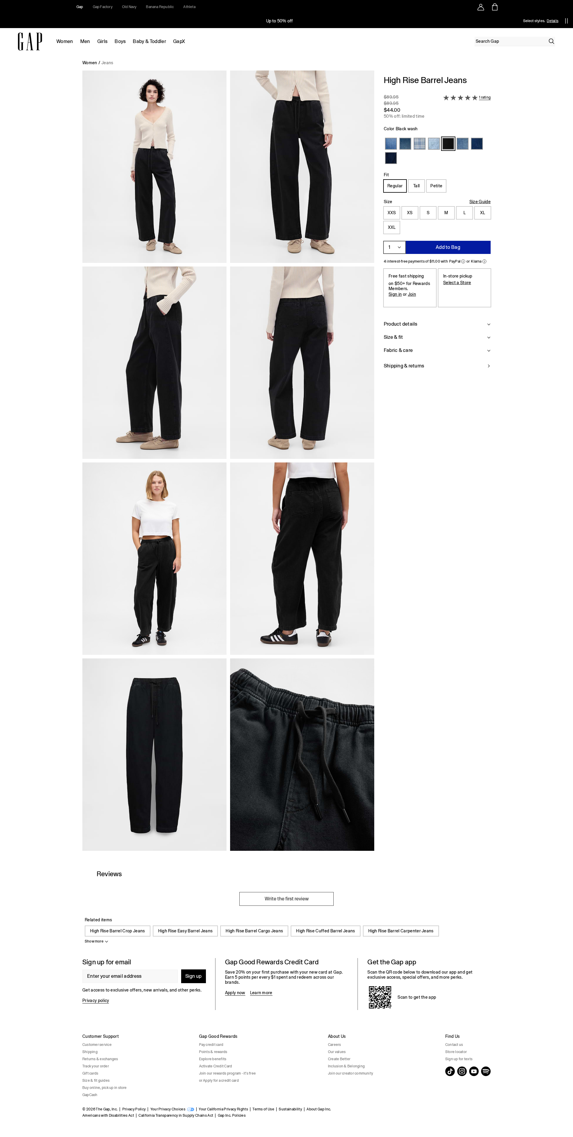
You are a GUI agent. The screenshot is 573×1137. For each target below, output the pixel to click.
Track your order (95, 1066)
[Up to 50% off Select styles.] (280, 21)
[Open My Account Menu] (481, 7)
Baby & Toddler (149, 41)
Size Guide (480, 201)
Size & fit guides (96, 1080)
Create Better (339, 1059)
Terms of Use (263, 1109)
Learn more (261, 992)
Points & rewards (213, 1052)
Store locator (456, 1052)
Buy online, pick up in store (104, 1088)
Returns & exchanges (100, 1059)
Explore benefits (213, 1059)
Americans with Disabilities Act (108, 1115)
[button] (228, 463)
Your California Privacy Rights (223, 1109)
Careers (334, 1045)
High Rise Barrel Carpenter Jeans (401, 930)
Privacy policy (95, 1000)
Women (64, 41)
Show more (94, 941)
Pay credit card (211, 1045)
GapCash (90, 1095)
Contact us (454, 1045)
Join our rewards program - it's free (227, 1073)
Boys (120, 41)
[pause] (566, 21)
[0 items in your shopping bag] (494, 7)
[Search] (551, 41)
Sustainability (290, 1109)
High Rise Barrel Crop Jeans (117, 930)
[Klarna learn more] (484, 261)
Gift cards (90, 1073)
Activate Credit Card (215, 1066)
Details (552, 21)
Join (412, 294)
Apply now (235, 992)
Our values (337, 1052)
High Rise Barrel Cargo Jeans (254, 930)
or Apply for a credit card (219, 1080)
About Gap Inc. (318, 1109)
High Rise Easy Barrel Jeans (185, 930)
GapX (179, 41)
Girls (102, 41)
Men (85, 41)
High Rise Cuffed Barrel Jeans (325, 930)
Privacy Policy (134, 1109)
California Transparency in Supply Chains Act (175, 1115)
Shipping (90, 1052)
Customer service (97, 1045)
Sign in (395, 294)
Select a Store (457, 282)
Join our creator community (350, 1073)
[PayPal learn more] (463, 261)
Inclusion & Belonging (346, 1066)
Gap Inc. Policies (232, 1115)
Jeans (107, 62)
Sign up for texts (458, 1059)
